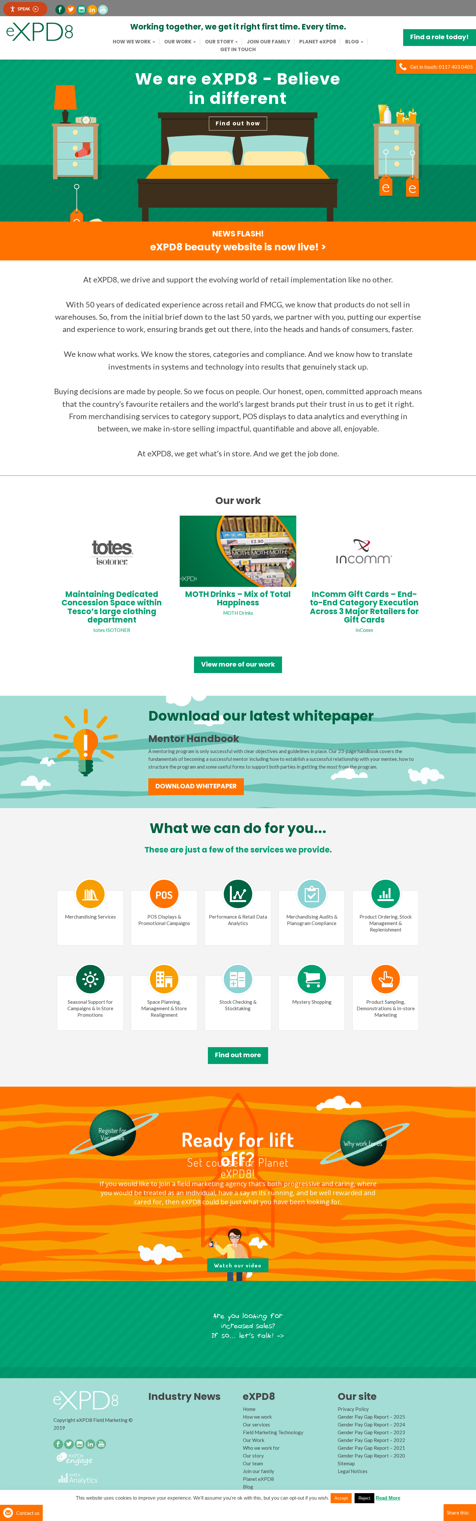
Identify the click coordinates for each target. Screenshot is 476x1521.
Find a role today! (439, 36)
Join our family (268, 42)
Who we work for (261, 1448)
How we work (132, 42)
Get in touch (238, 49)
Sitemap (346, 1463)
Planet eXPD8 (258, 1479)
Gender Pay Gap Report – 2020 (371, 1455)
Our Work (178, 42)
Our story (219, 42)
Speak (23, 9)
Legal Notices (353, 1471)
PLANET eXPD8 (317, 42)
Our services (256, 1424)
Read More (388, 1498)
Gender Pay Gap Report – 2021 (371, 1448)
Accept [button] (341, 1498)
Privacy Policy (353, 1409)
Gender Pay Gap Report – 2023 (371, 1432)
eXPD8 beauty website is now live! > (238, 247)
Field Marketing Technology (273, 1432)
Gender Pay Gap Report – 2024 (371, 1424)
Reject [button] (364, 1498)
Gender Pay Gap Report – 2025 (371, 1417)
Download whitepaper (196, 786)
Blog (352, 42)
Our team (253, 1463)
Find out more (238, 1054)
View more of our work (238, 664)
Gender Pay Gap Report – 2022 (371, 1440)
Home (249, 1409)
